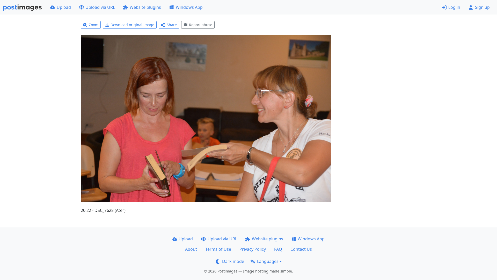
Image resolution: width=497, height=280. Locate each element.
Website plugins (145, 7)
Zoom (93, 24)
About (191, 249)
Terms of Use (218, 249)
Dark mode (233, 261)
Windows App (189, 7)
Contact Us (301, 249)
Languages (268, 261)
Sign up (482, 7)
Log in (454, 7)
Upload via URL (100, 7)
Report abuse (200, 24)
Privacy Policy (252, 249)
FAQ (278, 249)
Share (172, 24)
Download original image (132, 24)
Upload (64, 7)
